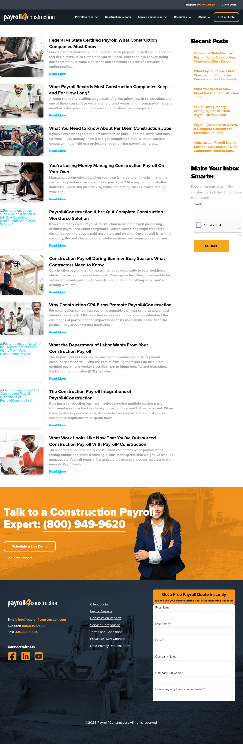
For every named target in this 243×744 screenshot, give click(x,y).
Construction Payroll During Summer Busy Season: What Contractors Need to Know (215, 147)
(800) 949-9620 (84, 524)
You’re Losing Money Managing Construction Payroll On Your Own (212, 111)
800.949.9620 (33, 626)
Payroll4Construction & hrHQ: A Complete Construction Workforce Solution (216, 129)
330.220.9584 (26, 632)
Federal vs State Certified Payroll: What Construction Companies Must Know (214, 57)
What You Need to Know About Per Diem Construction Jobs (216, 93)
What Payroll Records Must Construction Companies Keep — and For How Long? (215, 75)
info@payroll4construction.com (42, 619)
